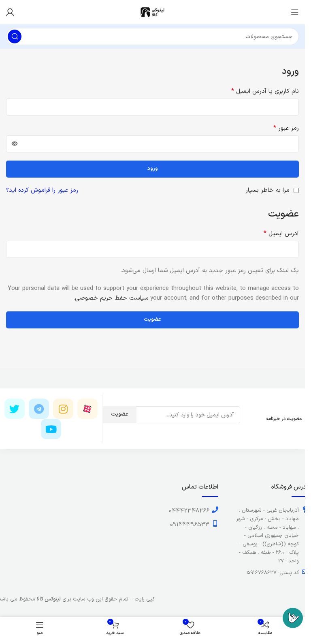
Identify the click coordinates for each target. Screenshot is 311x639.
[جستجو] (14, 36)
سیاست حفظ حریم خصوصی (111, 298)
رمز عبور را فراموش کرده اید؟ (42, 190)
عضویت (152, 319)
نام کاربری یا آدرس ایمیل (265, 91)
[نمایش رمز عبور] (14, 143)
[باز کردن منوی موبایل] (295, 12)
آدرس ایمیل (281, 233)
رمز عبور (286, 128)
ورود (152, 169)
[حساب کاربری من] (10, 12)
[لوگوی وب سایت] (152, 12)
